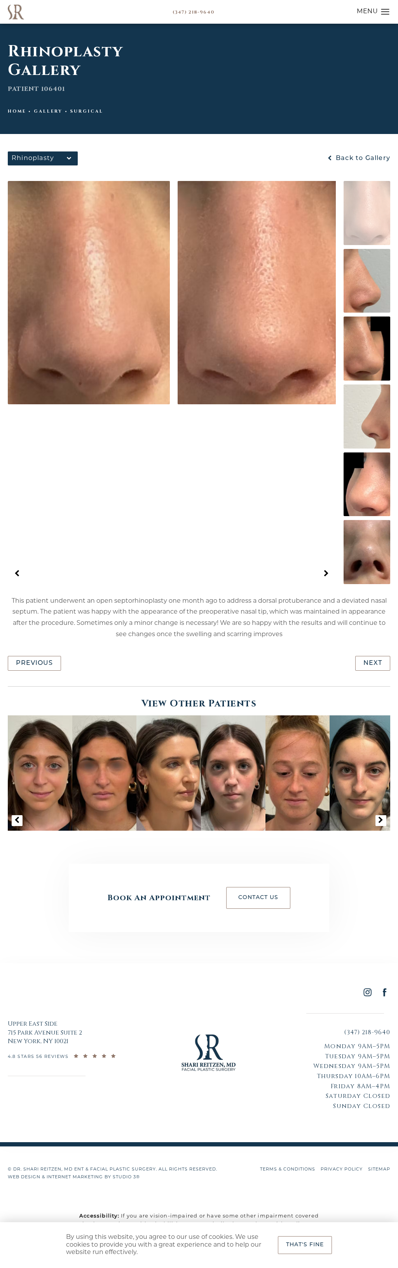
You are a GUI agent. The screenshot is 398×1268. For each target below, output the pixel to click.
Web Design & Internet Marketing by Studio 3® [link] (74, 1177)
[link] (193, 12)
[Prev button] (17, 574)
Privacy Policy (342, 1169)
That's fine (305, 1245)
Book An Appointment (159, 898)
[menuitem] (367, 992)
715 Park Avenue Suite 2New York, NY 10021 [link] (45, 1032)
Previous (34, 663)
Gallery (48, 111)
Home (17, 111)
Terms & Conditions (287, 1169)
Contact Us (258, 898)
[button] (385, 12)
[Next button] (326, 574)
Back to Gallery (362, 158)
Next (372, 663)
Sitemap (379, 1169)
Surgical (86, 111)
